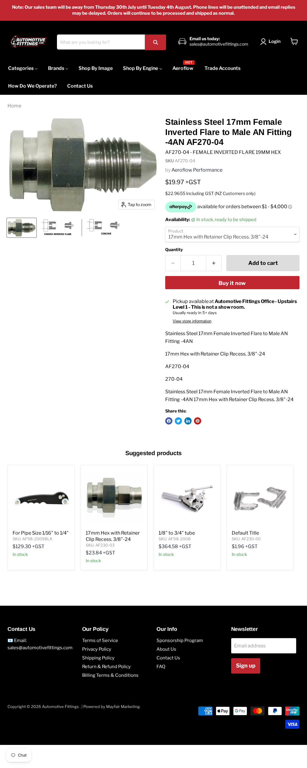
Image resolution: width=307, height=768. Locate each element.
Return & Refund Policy (106, 666)
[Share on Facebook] (168, 420)
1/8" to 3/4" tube (177, 533)
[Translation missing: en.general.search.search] (155, 42)
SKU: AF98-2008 (175, 538)
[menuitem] (23, 68)
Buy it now (232, 283)
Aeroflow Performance (196, 170)
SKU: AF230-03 (100, 545)
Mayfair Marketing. (123, 706)
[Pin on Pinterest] (197, 420)
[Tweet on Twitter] (178, 420)
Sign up (245, 665)
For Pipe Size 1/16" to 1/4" (41, 533)
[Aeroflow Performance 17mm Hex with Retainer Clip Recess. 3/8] (21, 227)
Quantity (174, 249)
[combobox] (111, 42)
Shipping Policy (98, 658)
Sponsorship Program (179, 640)
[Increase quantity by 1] (214, 263)
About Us (166, 649)
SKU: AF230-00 (246, 538)
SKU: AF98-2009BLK (32, 538)
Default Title (245, 533)
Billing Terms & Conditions (110, 675)
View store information (192, 321)
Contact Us (168, 658)
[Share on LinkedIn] (188, 420)
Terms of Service (100, 640)
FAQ (160, 666)
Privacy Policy (96, 649)
